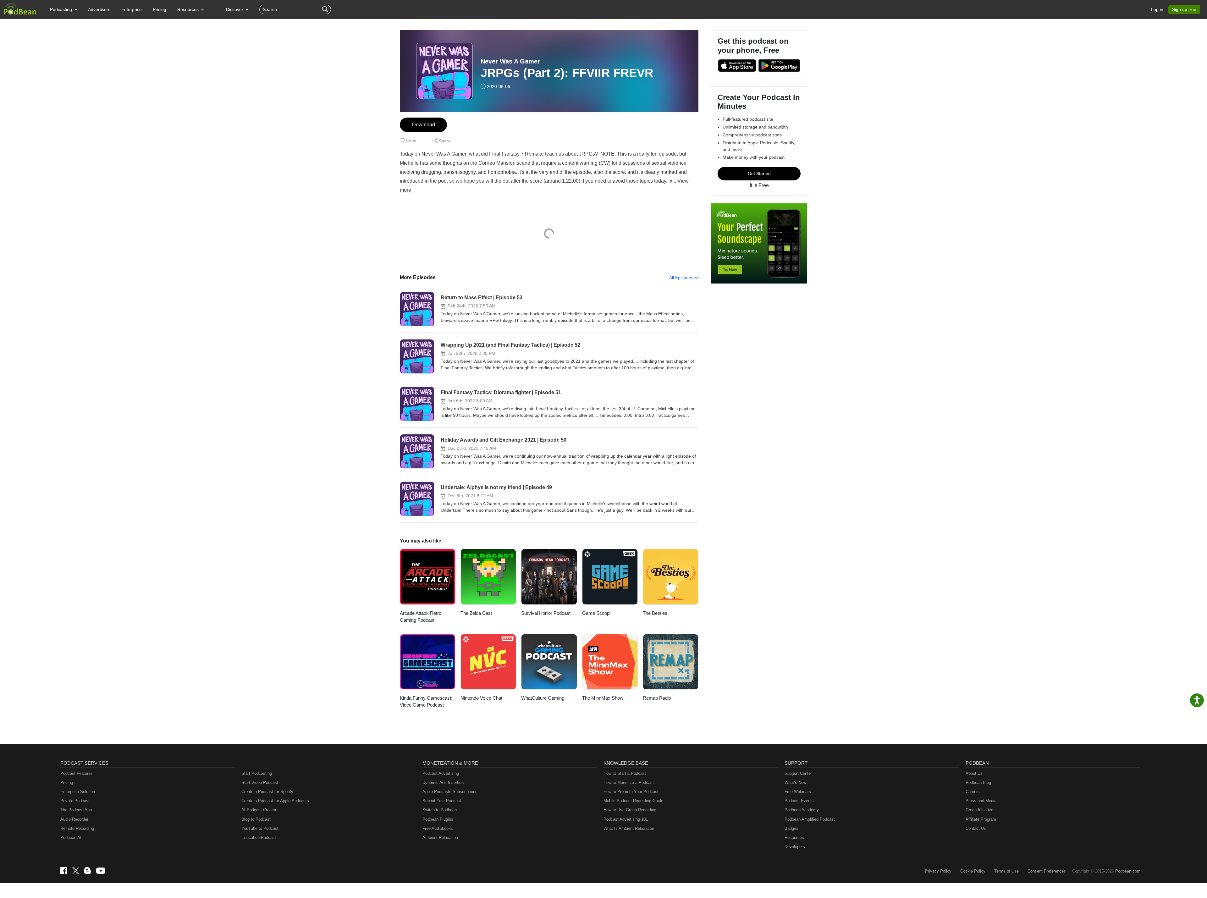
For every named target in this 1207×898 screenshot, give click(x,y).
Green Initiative (979, 809)
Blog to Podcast (256, 819)
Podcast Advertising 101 (626, 819)
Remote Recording (77, 828)
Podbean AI (70, 837)
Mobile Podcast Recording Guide (633, 800)
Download (423, 124)
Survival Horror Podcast (545, 613)
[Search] (326, 9)
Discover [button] (235, 9)
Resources (794, 837)
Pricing (159, 9)
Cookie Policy (972, 871)
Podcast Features (76, 773)
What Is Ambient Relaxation (629, 828)
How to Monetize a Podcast (629, 782)
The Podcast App (76, 809)
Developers (795, 846)
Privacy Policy (938, 871)
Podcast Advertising (440, 773)
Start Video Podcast (259, 782)
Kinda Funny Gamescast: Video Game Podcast (426, 701)
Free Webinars (798, 791)
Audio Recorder (74, 819)
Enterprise (131, 9)
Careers (973, 791)
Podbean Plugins (437, 819)
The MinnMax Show (602, 698)
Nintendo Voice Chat (481, 698)
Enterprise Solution (77, 791)
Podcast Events (799, 800)
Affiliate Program (981, 819)
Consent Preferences (1047, 871)
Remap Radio (657, 698)
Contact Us (976, 828)
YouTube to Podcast (259, 828)
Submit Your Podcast (441, 800)
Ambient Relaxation (440, 837)
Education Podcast (258, 837)
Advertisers (99, 9)
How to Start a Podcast (625, 773)
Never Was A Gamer (510, 61)
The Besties (655, 613)
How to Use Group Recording (630, 809)
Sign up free (1184, 9)
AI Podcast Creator (258, 809)
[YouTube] (100, 871)
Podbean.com (1127, 871)
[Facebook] (63, 870)
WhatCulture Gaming (542, 698)
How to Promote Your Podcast (631, 791)
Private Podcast (75, 800)
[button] (63, 9)
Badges (791, 828)
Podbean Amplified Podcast (810, 819)
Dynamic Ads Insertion (443, 782)
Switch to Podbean (439, 809)
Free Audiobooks (437, 828)
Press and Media (981, 800)
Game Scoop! (596, 613)
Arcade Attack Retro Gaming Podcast (420, 616)
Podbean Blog (978, 782)
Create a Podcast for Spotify (267, 791)
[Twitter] (75, 871)
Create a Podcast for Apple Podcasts (275, 800)
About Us (974, 773)
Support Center (798, 773)
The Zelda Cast (476, 613)
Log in (1157, 9)
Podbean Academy (802, 809)
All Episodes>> (683, 277)
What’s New (795, 782)
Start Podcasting (256, 773)
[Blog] (87, 870)
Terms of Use (1006, 871)
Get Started (759, 173)
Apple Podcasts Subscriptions (449, 791)
